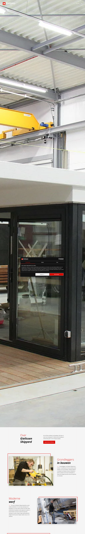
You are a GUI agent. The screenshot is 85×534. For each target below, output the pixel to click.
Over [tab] (57, 262)
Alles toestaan (56, 274)
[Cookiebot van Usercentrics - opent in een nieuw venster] (59, 259)
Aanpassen (42, 274)
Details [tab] (42, 262)
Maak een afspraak (49, 442)
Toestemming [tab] (27, 262)
